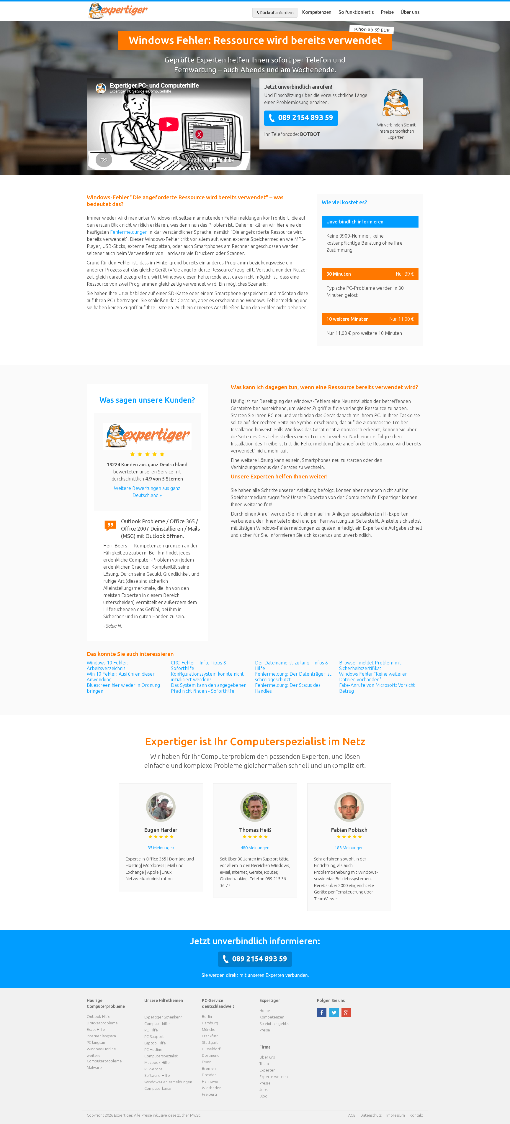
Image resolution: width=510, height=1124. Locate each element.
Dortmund (211, 1055)
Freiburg (209, 1094)
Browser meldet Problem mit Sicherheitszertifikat (370, 665)
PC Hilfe (151, 1030)
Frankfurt (210, 1036)
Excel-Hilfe (96, 1029)
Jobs (263, 1089)
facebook (321, 1012)
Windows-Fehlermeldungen (168, 1082)
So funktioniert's (356, 12)
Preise (387, 12)
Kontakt (416, 1115)
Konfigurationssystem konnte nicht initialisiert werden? (207, 676)
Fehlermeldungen (129, 232)
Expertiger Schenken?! (163, 1017)
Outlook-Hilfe (98, 1016)
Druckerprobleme (102, 1023)
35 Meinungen (161, 847)
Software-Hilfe (157, 1075)
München (210, 1029)
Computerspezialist (161, 1056)
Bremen (209, 1068)
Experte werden (273, 1076)
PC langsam (96, 1042)
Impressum (395, 1115)
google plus (346, 1012)
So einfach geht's (274, 1023)
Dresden (209, 1075)
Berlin (207, 1016)
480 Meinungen (255, 847)
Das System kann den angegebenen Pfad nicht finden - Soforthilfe (208, 687)
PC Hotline (153, 1049)
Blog (263, 1096)
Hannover (210, 1081)
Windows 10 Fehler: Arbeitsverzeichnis (107, 665)
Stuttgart (210, 1042)
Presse (265, 1083)
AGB (352, 1115)
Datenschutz (371, 1115)
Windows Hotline (101, 1049)
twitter (334, 1012)
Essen (206, 1062)
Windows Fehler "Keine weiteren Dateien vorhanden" (373, 676)
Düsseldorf (211, 1049)
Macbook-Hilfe (157, 1062)
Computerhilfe (157, 1023)
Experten (267, 1070)
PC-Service (153, 1069)
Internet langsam (101, 1036)
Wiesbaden (211, 1088)
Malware (94, 1067)
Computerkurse (157, 1088)
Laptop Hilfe (155, 1043)
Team (264, 1064)
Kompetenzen (316, 12)
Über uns (410, 12)
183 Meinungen (349, 847)
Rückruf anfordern (277, 12)
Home (264, 1010)
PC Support (154, 1036)
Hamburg (210, 1023)
